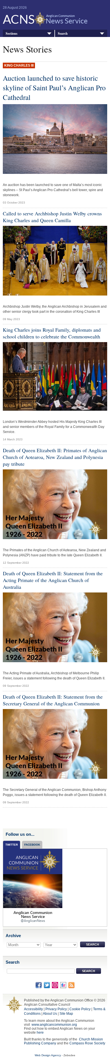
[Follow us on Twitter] (47, 985)
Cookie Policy (80, 1009)
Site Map (66, 1014)
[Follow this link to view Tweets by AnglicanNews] (32, 887)
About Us (50, 1014)
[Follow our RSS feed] (71, 985)
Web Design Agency (48, 1055)
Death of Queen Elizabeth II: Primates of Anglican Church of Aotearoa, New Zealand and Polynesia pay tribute (55, 457)
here (40, 1032)
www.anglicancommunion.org (54, 1025)
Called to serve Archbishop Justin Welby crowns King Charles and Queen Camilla (52, 217)
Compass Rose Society (87, 1043)
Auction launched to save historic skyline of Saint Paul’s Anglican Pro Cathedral (54, 87)
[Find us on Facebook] (39, 985)
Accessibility (33, 1009)
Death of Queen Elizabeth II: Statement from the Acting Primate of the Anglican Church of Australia (53, 580)
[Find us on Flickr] (63, 985)
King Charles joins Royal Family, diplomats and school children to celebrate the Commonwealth (52, 333)
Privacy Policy (56, 1009)
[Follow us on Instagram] (55, 985)
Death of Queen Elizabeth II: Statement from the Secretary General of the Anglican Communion (53, 700)
